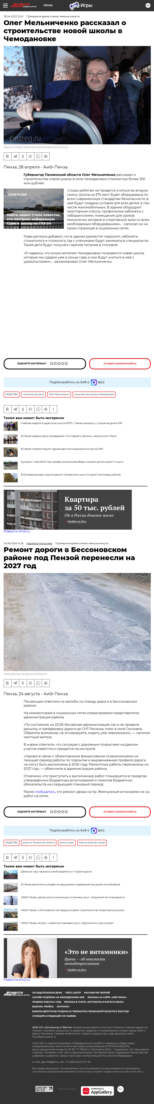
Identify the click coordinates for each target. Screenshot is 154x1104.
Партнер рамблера (66, 1089)
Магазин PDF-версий (97, 992)
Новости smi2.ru (17, 531)
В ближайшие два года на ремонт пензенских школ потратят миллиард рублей (71, 474)
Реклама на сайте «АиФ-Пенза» (107, 997)
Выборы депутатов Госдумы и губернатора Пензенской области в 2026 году (80, 1011)
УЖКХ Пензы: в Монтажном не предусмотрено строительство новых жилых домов (72, 910)
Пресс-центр (73, 992)
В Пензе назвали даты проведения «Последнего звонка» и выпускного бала (68, 436)
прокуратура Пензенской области (25, 673)
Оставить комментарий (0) (120, 363)
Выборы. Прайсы (43, 1006)
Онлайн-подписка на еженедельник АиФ (58, 997)
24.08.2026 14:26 (13, 543)
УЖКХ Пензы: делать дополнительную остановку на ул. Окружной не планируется (73, 897)
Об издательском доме (47, 992)
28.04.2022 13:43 (13, 16)
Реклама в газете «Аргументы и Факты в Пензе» (94, 1002)
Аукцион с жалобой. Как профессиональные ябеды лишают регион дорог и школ (72, 461)
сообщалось (45, 792)
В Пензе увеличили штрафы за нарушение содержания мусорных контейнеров (70, 884)
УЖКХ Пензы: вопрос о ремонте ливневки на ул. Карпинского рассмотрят (67, 923)
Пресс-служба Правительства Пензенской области (36, 146)
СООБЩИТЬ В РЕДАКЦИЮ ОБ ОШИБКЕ (54, 1016)
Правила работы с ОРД (46, 1002)
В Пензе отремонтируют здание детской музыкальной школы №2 (62, 448)
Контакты (63, 1006)
